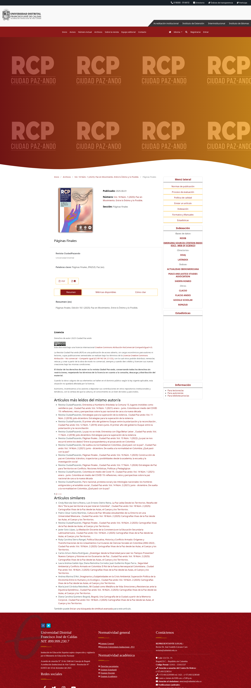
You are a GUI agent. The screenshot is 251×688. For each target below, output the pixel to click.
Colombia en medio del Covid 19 (98, 471)
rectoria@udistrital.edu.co (166, 650)
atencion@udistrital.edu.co (179, 681)
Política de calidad (183, 197)
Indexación (183, 208)
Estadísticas (183, 220)
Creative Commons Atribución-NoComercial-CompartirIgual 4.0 (123, 347)
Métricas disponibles (106, 292)
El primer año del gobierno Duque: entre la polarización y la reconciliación (119, 421)
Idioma (177, 32)
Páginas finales (90, 438)
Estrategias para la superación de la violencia (104, 414)
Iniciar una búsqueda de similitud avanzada (91, 608)
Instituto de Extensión (193, 23)
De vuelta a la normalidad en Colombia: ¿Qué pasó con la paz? (113, 444)
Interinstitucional (216, 23)
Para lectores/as (176, 390)
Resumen (71, 292)
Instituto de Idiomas (239, 23)
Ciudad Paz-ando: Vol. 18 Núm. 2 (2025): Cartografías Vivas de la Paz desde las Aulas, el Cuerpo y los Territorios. (106, 570)
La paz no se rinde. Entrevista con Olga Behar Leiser (108, 431)
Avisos (73, 32)
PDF (63, 281)
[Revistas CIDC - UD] (168, 32)
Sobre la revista (112, 32)
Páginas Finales (90, 455)
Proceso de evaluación (183, 192)
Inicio (64, 32)
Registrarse (195, 32)
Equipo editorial (128, 32)
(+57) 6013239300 (166, 675)
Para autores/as (175, 393)
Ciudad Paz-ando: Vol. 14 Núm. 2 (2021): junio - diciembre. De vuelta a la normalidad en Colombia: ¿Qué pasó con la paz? (107, 448)
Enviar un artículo (183, 203)
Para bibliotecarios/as (178, 395)
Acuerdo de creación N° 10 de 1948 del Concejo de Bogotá (65, 661)
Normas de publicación (183, 186)
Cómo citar (140, 292)
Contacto (142, 32)
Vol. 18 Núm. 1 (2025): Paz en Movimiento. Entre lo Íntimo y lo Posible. (107, 177)
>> (60, 494)
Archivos (98, 32)
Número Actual (85, 32)
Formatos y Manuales (183, 214)
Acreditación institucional (166, 23)
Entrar (206, 32)
